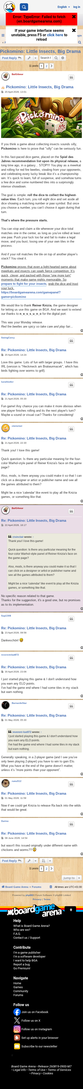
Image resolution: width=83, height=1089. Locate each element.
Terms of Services (59, 1070)
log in (76, 7)
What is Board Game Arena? (31, 926)
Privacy (36, 1073)
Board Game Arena (23, 1066)
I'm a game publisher (26, 952)
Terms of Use (36, 1070)
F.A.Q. (17, 933)
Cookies (48, 1073)
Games (18, 987)
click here (55, 35)
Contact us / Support (26, 937)
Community (20, 991)
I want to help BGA (25, 960)
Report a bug (21, 964)
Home (17, 983)
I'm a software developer (29, 956)
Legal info (19, 1070)
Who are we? (21, 930)
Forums (18, 995)
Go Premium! (21, 968)
